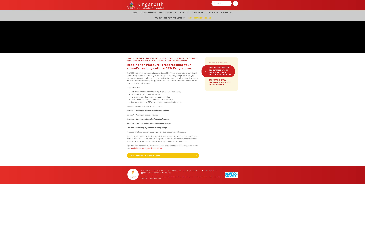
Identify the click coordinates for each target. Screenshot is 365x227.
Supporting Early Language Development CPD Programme (220, 82)
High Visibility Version (149, 177)
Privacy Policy (215, 177)
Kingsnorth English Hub (147, 58)
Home (129, 58)
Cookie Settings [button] (201, 177)
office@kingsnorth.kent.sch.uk (157, 173)
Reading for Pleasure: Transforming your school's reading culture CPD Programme (221, 71)
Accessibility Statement (170, 177)
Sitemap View (187, 177)
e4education (156, 179)
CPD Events (167, 58)
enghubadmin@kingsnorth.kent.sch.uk (146, 148)
